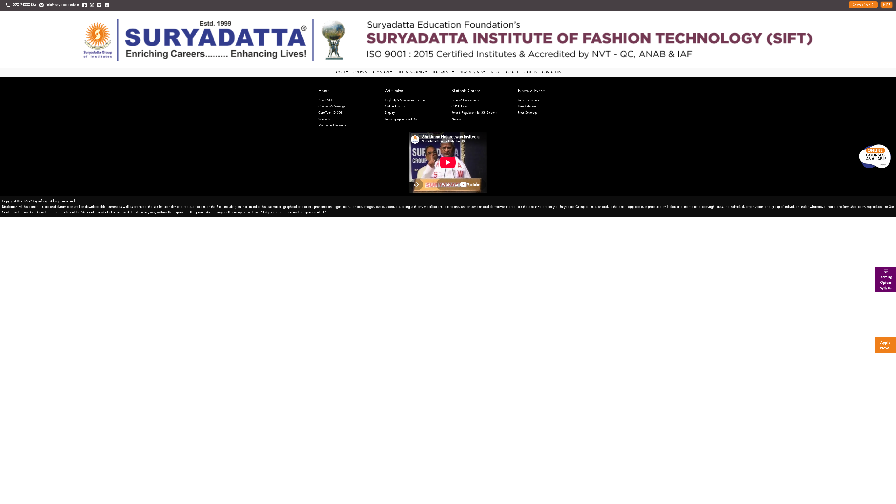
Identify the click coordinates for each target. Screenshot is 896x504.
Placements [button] (442, 72)
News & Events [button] (471, 72)
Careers (530, 72)
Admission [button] (380, 72)
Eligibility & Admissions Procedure (406, 100)
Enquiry (390, 112)
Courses (360, 72)
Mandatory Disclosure (332, 125)
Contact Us (551, 72)
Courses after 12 (863, 5)
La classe (511, 72)
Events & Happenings (465, 100)
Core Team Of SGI (330, 112)
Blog (495, 72)
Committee (325, 119)
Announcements (528, 100)
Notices (456, 119)
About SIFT (325, 100)
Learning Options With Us (401, 119)
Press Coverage (528, 112)
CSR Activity (459, 106)
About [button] (340, 72)
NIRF (886, 5)
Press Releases (527, 106)
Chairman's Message (331, 106)
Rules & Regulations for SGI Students (474, 112)
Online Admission (396, 106)
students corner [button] (410, 72)
